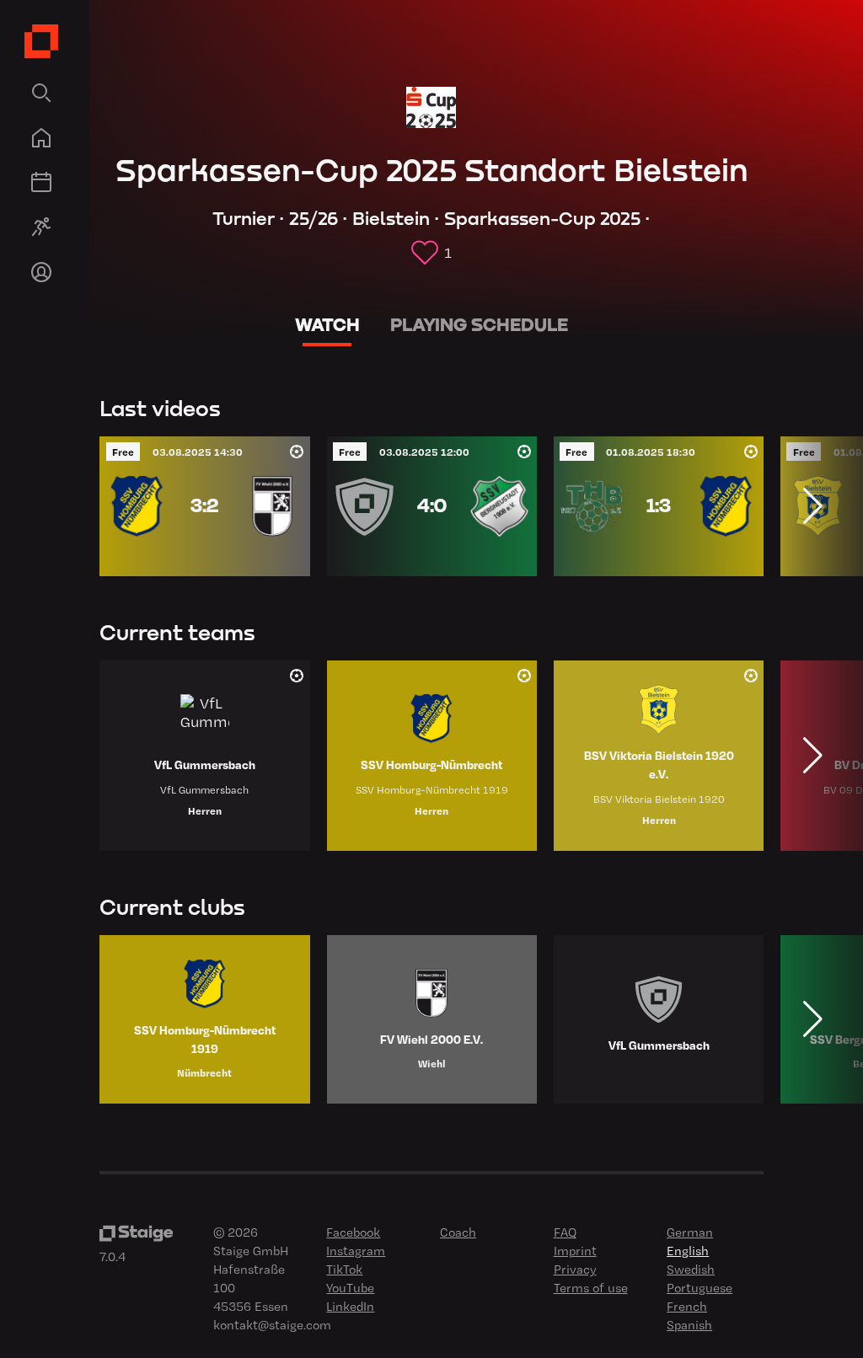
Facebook (353, 1231)
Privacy (575, 1268)
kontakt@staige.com (272, 1324)
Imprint (575, 1250)
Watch (327, 324)
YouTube (350, 1287)
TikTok (344, 1268)
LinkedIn (350, 1305)
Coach (458, 1231)
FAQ (565, 1231)
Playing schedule (479, 324)
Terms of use (591, 1287)
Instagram (355, 1250)
